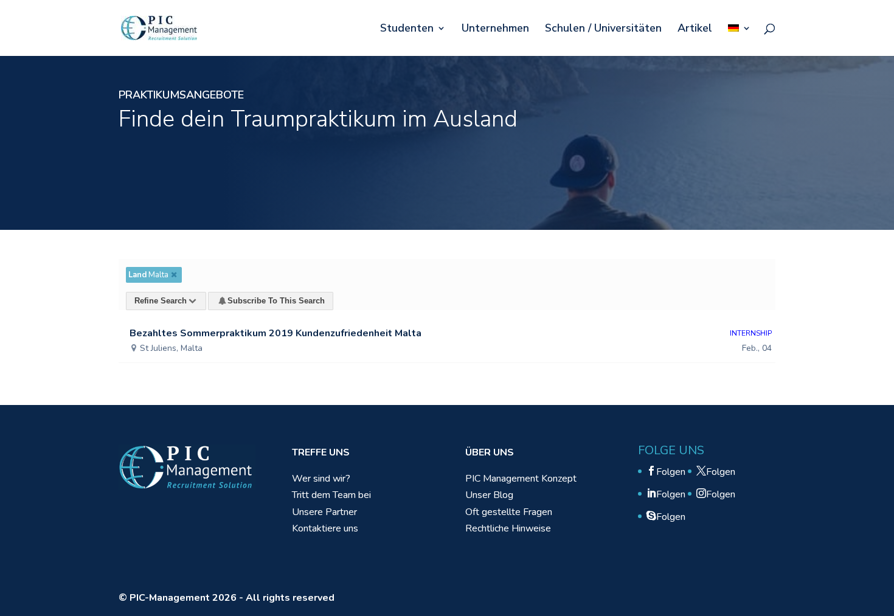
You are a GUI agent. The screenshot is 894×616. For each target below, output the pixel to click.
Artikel (694, 29)
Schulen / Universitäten (603, 29)
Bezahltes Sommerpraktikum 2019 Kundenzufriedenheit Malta (275, 333)
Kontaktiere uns (325, 528)
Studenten (407, 29)
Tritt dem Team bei (331, 495)
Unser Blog (489, 495)
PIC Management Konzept (521, 478)
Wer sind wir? (321, 478)
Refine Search (160, 300)
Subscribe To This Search (276, 300)
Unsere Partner (324, 512)
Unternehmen (495, 29)
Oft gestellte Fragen (508, 512)
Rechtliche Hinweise (508, 528)
